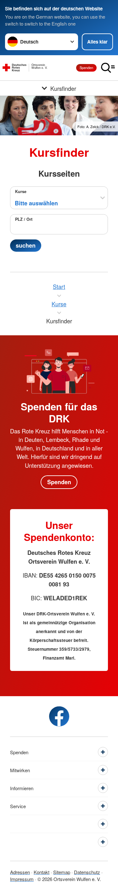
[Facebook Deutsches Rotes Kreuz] (59, 716)
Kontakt (41, 872)
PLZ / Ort (23, 219)
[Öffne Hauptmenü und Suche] (107, 67)
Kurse (20, 191)
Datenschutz (87, 872)
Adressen (20, 872)
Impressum (22, 879)
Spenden (86, 67)
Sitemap (61, 872)
